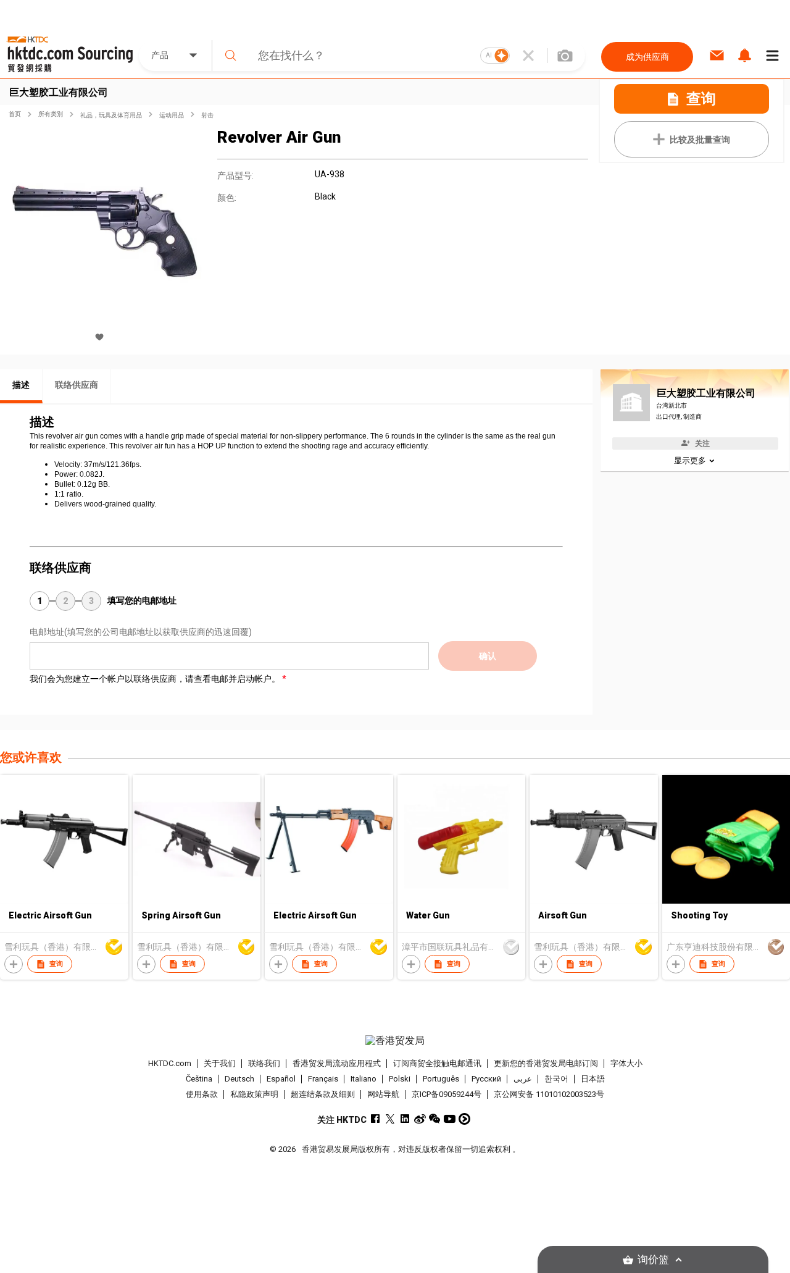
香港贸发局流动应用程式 (337, 1063)
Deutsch (239, 1078)
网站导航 (383, 1094)
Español (281, 1078)
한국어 (556, 1078)
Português (441, 1078)
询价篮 (653, 1260)
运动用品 (171, 115)
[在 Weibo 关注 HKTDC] (420, 1119)
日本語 (593, 1078)
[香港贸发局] (394, 1040)
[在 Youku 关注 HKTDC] (464, 1119)
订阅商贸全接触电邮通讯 (437, 1063)
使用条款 (202, 1094)
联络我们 (264, 1063)
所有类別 (50, 114)
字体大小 (626, 1063)
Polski (399, 1078)
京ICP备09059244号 (446, 1094)
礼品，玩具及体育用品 (111, 115)
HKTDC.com (169, 1063)
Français (323, 1078)
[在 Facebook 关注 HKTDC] (375, 1119)
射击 (207, 115)
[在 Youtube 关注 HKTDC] (449, 1119)
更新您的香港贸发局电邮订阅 (546, 1063)
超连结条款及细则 (323, 1094)
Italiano (363, 1078)
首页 (15, 114)
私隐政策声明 (254, 1094)
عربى (523, 1078)
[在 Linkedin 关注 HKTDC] (405, 1119)
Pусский (486, 1078)
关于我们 (220, 1063)
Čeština (199, 1078)
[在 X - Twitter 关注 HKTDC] (390, 1119)
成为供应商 (647, 57)
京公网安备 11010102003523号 (549, 1094)
